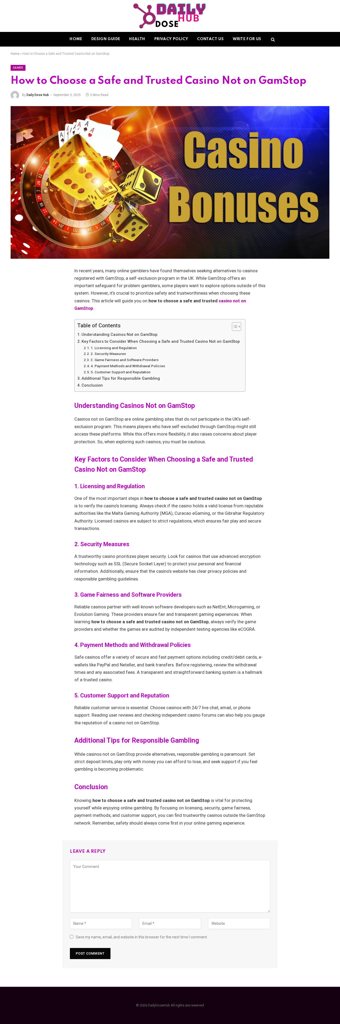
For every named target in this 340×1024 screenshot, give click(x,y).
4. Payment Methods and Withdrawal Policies (128, 366)
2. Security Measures (108, 354)
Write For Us (247, 39)
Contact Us (210, 39)
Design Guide (105, 39)
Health (137, 39)
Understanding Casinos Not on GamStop (120, 334)
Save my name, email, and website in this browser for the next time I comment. (142, 937)
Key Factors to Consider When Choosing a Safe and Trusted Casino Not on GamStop (161, 341)
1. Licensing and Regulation (114, 348)
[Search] (272, 39)
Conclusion (92, 385)
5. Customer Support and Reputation (121, 372)
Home (76, 39)
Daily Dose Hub (38, 95)
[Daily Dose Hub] (170, 16)
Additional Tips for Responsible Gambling (121, 378)
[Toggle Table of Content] (234, 326)
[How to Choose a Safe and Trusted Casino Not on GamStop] (170, 182)
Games (18, 67)
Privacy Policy (171, 39)
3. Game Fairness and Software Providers (125, 360)
